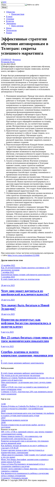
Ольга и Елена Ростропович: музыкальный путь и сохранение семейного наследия (23, 465)
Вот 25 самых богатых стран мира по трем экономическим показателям (26, 339)
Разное (9, 33)
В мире (9, 16)
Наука (8, 28)
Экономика (11, 23)
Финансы (16, 59)
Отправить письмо (19, 478)
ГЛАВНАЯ (6, 59)
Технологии (11, 30)
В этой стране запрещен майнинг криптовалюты (22, 363)
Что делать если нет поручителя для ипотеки (20, 375)
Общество (10, 12)
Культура (10, 21)
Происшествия (17, 14)
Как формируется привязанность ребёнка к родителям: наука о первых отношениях (25, 474)
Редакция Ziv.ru (8, 62)
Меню (4, 7)
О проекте (5, 478)
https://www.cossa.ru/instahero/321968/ (24, 255)
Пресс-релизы (17, 26)
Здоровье (10, 19)
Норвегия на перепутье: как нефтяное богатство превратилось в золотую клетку (26, 323)
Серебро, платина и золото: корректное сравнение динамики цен (27, 353)
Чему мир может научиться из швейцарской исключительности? (25, 292)
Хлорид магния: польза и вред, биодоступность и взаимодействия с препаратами (22, 451)
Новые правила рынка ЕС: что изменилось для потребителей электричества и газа (21, 437)
